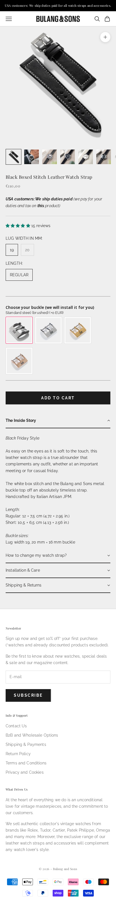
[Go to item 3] (49, 157)
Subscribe (28, 695)
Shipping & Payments (26, 744)
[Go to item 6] (103, 157)
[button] (58, 420)
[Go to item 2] (31, 157)
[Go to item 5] (85, 157)
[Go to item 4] (67, 157)
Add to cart (58, 398)
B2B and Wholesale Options (32, 735)
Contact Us (16, 726)
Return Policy (18, 753)
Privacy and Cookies (25, 772)
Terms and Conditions (26, 763)
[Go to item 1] (13, 157)
